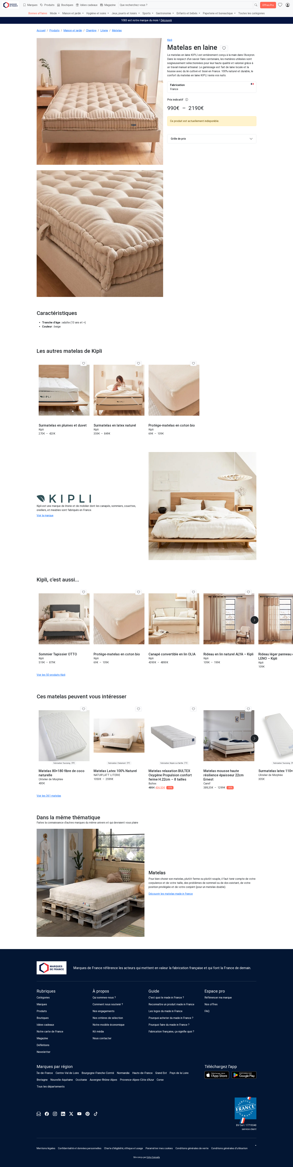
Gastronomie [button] (164, 13)
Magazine (110, 5)
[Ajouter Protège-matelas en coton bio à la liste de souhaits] (193, 363)
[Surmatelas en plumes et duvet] (64, 390)
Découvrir (166, 20)
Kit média (98, 1031)
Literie (104, 30)
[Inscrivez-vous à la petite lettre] (39, 1114)
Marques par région (55, 1066)
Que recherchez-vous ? (133, 5)
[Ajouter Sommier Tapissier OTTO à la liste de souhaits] (83, 592)
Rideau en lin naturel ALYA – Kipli (228, 654)
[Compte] (287, 5)
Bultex (152, 783)
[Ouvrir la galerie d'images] (100, 102)
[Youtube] (79, 1114)
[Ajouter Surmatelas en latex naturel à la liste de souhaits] (138, 363)
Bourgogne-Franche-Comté (98, 1073)
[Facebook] (47, 1114)
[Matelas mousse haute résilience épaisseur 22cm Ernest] (228, 735)
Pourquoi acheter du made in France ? (171, 1018)
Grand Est (161, 1073)
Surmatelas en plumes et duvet (63, 425)
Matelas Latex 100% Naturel (115, 771)
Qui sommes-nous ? (104, 997)
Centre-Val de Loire (67, 1073)
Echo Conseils (153, 1157)
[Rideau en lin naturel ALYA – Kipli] (228, 619)
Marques (32, 5)
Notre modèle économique (108, 1024)
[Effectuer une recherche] (256, 5)
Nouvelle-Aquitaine (61, 1079)
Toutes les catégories (251, 13)
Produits (49, 5)
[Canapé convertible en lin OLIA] (174, 619)
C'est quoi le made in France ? (166, 997)
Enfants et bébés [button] (187, 13)
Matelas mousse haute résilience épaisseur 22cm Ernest (223, 775)
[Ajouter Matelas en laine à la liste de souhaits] (224, 48)
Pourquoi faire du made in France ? (169, 1024)
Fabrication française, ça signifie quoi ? (171, 1031)
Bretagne (42, 1079)
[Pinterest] (87, 1114)
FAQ (206, 1011)
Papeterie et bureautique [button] (218, 13)
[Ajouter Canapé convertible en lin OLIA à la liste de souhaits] (193, 592)
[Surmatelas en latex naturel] (119, 390)
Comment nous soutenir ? (108, 1004)
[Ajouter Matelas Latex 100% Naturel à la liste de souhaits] (138, 709)
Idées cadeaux (88, 5)
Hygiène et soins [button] (96, 13)
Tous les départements (51, 1086)
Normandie (123, 1073)
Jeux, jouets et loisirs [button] (125, 13)
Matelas (117, 30)
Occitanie (81, 1079)
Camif (206, 783)
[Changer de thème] (255, 1145)
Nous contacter (102, 1038)
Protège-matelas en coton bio (172, 425)
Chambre (91, 30)
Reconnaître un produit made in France (171, 1004)
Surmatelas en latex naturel (115, 425)
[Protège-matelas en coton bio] (174, 390)
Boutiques (67, 5)
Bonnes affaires (37, 13)
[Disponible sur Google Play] (244, 1075)
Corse (160, 1079)
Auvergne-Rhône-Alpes (103, 1079)
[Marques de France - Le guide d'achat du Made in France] (10, 5)
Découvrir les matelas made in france (171, 893)
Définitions (43, 1045)
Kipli (169, 40)
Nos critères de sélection (108, 1018)
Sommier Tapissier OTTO (58, 654)
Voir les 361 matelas (49, 795)
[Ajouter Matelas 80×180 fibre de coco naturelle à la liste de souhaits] (83, 709)
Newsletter (43, 1052)
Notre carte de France (50, 1031)
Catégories (43, 997)
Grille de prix (178, 138)
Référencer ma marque (218, 997)
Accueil (41, 30)
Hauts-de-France (142, 1073)
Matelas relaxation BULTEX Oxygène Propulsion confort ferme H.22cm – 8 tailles (170, 775)
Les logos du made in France (165, 1011)
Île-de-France (45, 1073)
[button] (254, 620)
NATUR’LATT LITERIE (107, 775)
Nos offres (211, 1004)
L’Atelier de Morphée (51, 779)
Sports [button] (146, 13)
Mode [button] (53, 13)
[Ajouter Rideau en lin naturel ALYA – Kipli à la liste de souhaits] (248, 592)
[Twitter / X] (71, 1114)
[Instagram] (55, 1114)
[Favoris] (280, 5)
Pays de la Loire (179, 1073)
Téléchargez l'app (220, 1066)
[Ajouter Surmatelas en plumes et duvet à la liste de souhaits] (83, 363)
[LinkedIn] (63, 1114)
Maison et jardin (72, 30)
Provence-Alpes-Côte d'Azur (137, 1079)
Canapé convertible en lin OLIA (172, 654)
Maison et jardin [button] (72, 13)
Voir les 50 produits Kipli (51, 674)
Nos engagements (103, 1011)
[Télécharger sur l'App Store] (216, 1075)
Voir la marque (45, 515)
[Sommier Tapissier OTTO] (64, 619)
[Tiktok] (96, 1114)
